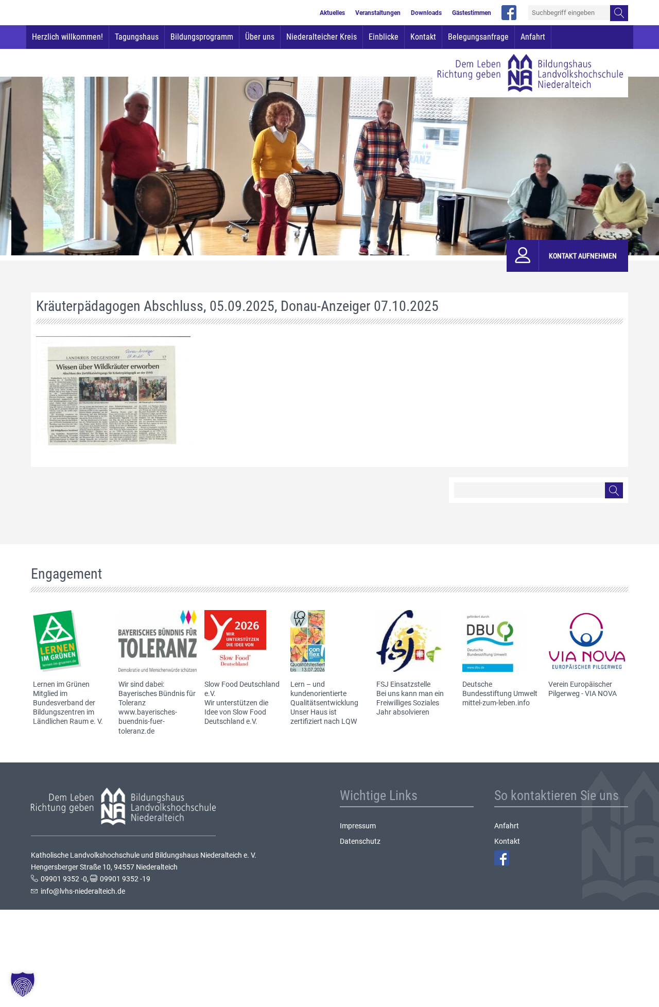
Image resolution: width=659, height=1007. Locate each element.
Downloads (426, 13)
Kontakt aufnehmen (583, 256)
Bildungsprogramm (201, 37)
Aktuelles (332, 13)
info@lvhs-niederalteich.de (83, 891)
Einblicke (383, 37)
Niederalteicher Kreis (321, 37)
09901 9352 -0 (64, 879)
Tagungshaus (137, 37)
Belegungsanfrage (478, 37)
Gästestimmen (471, 13)
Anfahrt (533, 37)
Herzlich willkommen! (67, 37)
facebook (508, 12)
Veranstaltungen (378, 13)
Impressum (358, 826)
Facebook (501, 857)
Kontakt (423, 37)
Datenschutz (360, 841)
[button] (22, 984)
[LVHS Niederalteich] (530, 73)
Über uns (259, 37)
